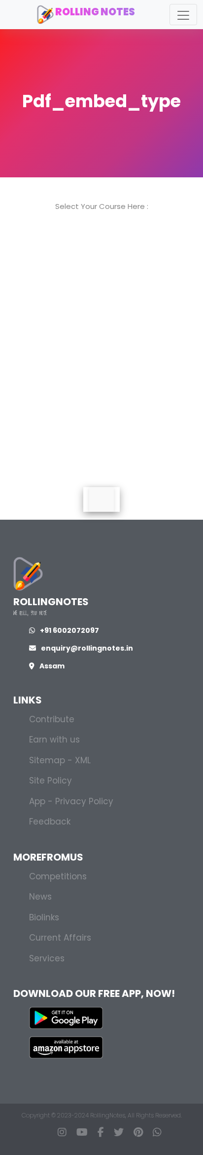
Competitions (58, 876)
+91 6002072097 (69, 630)
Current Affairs (60, 938)
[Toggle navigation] (183, 14)
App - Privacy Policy (71, 801)
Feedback (49, 821)
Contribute (51, 719)
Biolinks (44, 917)
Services (47, 958)
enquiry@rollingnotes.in (87, 648)
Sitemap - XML (60, 760)
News (40, 897)
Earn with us (54, 739)
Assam (52, 666)
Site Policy (50, 780)
